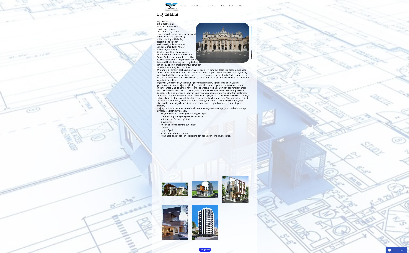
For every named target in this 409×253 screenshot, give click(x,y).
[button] (222, 43)
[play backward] (198, 43)
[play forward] (249, 43)
